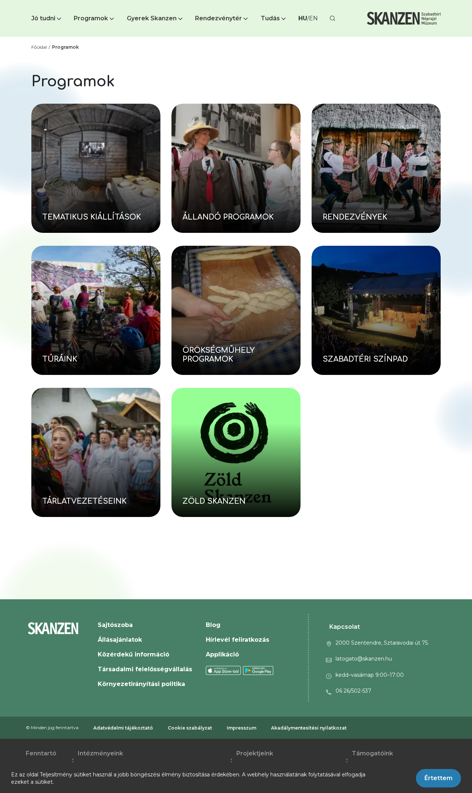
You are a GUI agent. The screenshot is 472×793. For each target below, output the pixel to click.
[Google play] (258, 670)
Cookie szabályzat (190, 728)
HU (302, 18)
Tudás (270, 18)
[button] (47, 18)
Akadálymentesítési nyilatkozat (309, 728)
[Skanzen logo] (404, 18)
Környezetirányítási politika (141, 683)
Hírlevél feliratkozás (237, 639)
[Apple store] (223, 670)
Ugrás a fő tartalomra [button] (32, 3)
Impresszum (241, 728)
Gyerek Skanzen (152, 18)
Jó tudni (43, 18)
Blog (213, 624)
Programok (91, 18)
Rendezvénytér (218, 18)
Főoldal (39, 47)
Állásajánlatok (120, 639)
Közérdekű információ (133, 654)
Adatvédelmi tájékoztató (123, 728)
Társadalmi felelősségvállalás (145, 669)
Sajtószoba (115, 624)
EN (313, 18)
